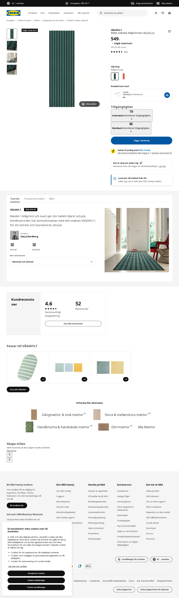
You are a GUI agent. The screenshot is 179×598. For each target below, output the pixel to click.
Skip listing (11, 450)
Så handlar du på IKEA (98, 496)
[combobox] (121, 13)
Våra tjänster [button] (84, 13)
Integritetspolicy (80, 581)
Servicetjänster (124, 501)
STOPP (126, 92)
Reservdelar (122, 515)
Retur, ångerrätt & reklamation (125, 508)
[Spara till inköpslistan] (169, 31)
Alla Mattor (146, 427)
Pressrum (150, 538)
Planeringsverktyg (96, 523)
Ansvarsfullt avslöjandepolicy (114, 581)
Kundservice (122, 491)
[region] (62, 69)
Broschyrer (151, 528)
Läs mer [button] (162, 166)
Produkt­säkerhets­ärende (128, 536)
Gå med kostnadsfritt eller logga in (133, 153)
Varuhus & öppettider (98, 491)
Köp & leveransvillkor (126, 526)
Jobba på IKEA (152, 491)
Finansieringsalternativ (98, 507)
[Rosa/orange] (124, 76)
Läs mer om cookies (17, 566)
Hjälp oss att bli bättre (127, 531)
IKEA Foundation (153, 507)
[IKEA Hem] (13, 13)
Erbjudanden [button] (54, 13)
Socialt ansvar (152, 523)
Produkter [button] (32, 13)
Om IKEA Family (63, 491)
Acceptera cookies (36, 573)
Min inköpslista (63, 501)
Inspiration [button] (68, 13)
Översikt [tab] (15, 198)
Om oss (149, 533)
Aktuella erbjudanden (66, 512)
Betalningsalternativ (97, 501)
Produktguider (123, 520)
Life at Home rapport (156, 501)
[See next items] (9, 459)
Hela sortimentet (96, 528)
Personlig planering (96, 517)
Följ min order (62, 507)
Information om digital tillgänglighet (127, 543)
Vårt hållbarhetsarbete (156, 517)
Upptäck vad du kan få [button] (161, 153)
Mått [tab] (51, 198)
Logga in (60, 496)
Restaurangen (94, 538)
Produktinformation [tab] (34, 198)
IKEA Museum (152, 496)
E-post (131, 581)
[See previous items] (9, 454)
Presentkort (93, 533)
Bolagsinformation (164, 581)
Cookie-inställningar (36, 587)
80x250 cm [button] (148, 32)
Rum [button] (43, 13)
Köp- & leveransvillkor (145, 581)
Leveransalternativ (96, 512)
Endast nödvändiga (36, 580)
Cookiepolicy (95, 581)
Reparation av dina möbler (158, 512)
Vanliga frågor (123, 496)
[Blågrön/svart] (115, 76)
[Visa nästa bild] (96, 69)
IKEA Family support (65, 517)
